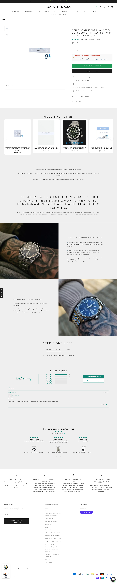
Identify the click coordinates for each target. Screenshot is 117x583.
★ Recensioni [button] (1, 293)
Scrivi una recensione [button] (93, 376)
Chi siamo (48, 524)
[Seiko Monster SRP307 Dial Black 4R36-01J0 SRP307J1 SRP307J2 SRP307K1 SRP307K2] (58, 449)
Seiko (74, 27)
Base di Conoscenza (58, 14)
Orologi (76, 11)
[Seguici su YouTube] (18, 568)
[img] (12, 393)
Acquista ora (92, 71)
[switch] (5, 576)
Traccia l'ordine (49, 518)
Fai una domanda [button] (93, 381)
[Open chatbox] (113, 579)
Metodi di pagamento (51, 521)
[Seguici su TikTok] (23, 568)
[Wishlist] (108, 6)
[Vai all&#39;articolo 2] (7, 34)
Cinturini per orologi (61, 11)
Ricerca (47, 508)
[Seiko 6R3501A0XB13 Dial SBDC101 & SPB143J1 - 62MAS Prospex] (34, 449)
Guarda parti (16, 11)
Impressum (48, 562)
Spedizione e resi (50, 511)
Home (3, 19)
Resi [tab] (69, 349)
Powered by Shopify (58, 576)
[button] (76, 39)
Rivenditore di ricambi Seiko (53, 538)
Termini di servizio (50, 530)
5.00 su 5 (27, 378)
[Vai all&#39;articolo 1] (7, 28)
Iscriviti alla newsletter (16, 521)
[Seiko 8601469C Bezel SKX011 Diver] (83, 449)
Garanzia (47, 559)
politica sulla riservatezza (52, 533)
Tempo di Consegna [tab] (54, 349)
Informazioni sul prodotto (52, 535)
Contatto (47, 527)
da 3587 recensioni (57, 433)
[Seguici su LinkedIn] (27, 568)
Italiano (26, 576)
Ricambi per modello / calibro (37, 11)
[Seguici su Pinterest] (14, 568)
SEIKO (81, 242)
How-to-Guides (49, 544)
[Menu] (9, 565)
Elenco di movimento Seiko (53, 541)
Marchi (103, 11)
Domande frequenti (51, 547)
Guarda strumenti (90, 11)
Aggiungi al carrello (92, 66)
